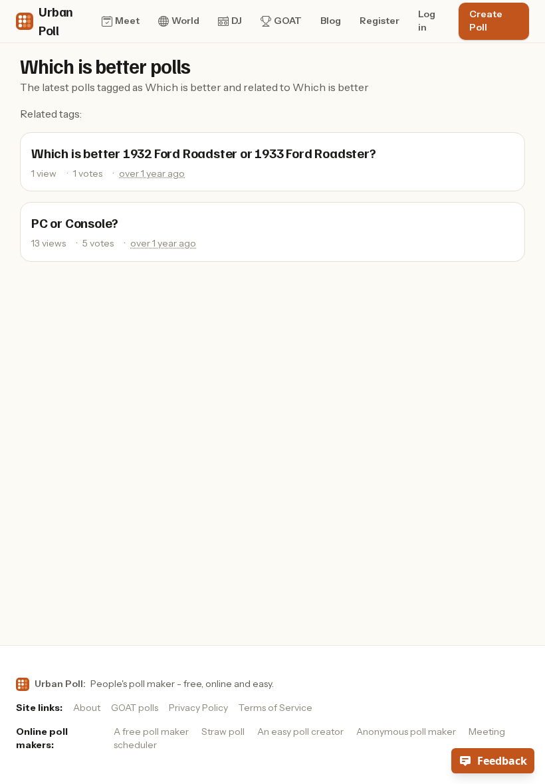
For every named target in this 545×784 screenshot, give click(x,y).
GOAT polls (134, 708)
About (86, 708)
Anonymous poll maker (406, 731)
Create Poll (485, 20)
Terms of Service (275, 708)
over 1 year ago (152, 173)
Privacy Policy (198, 708)
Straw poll (223, 731)
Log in (426, 20)
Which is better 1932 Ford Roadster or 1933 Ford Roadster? (203, 152)
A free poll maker (151, 731)
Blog (330, 21)
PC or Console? (74, 222)
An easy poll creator (300, 731)
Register (379, 21)
